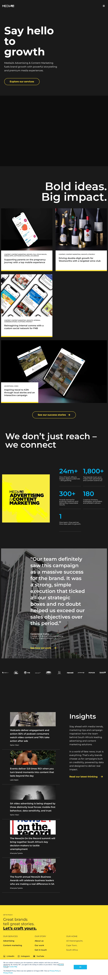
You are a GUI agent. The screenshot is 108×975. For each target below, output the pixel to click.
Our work (39, 945)
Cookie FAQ (13, 967)
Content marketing (12, 945)
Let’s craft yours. (20, 928)
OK (80, 967)
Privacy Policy (54, 971)
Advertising (8, 941)
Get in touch (41, 950)
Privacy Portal (8, 973)
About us (39, 941)
